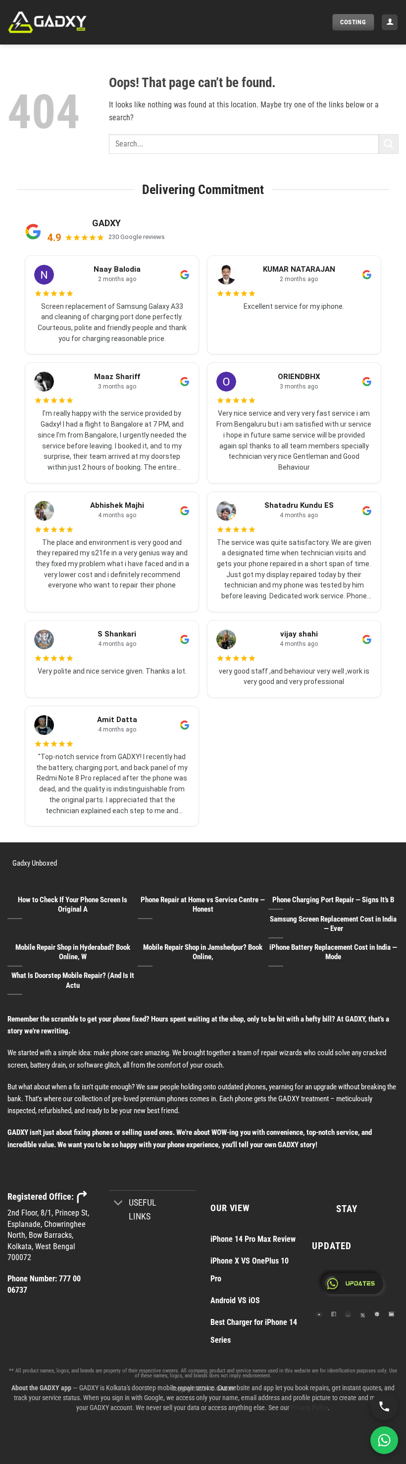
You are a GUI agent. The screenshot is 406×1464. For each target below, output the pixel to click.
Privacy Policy (309, 1408)
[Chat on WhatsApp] (384, 1440)
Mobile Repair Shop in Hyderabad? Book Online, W (72, 952)
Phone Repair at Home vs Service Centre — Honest (203, 904)
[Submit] (389, 143)
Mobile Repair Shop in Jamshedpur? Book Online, (202, 952)
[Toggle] (118, 1204)
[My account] (390, 22)
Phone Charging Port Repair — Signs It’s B (333, 899)
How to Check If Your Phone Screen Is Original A (72, 904)
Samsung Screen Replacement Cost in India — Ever (333, 924)
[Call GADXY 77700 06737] (384, 1406)
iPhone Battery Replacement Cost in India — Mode (333, 952)
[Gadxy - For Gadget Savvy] (56, 22)
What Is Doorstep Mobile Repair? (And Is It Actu (72, 980)
